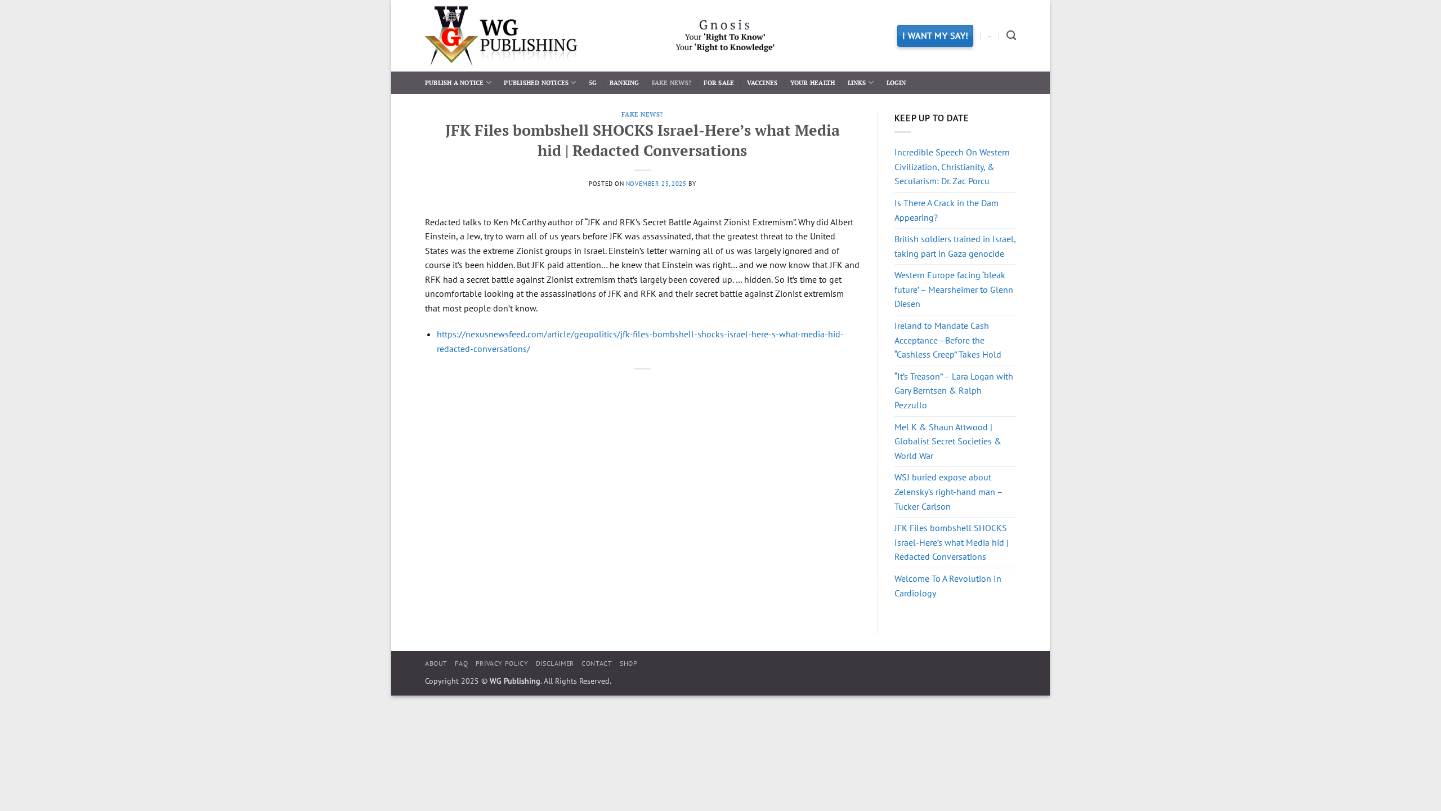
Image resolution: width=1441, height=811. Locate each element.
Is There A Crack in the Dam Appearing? (946, 210)
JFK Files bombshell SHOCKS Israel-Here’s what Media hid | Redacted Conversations (951, 542)
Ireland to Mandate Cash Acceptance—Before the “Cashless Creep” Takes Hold (947, 340)
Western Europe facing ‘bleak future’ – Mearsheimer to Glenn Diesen (953, 289)
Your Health (812, 82)
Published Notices (536, 82)
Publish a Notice (454, 82)
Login (896, 82)
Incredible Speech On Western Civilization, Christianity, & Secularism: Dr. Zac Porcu (952, 166)
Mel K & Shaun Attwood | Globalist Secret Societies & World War (947, 441)
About (436, 663)
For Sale (719, 82)
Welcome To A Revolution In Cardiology (947, 586)
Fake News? (671, 82)
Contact (596, 663)
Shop (628, 663)
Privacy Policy (502, 663)
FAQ (461, 663)
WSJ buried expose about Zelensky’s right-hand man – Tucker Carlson (948, 491)
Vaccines (762, 82)
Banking (624, 82)
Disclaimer (555, 663)
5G (593, 82)
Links (857, 82)
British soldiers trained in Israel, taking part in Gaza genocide (954, 246)
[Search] (1011, 35)
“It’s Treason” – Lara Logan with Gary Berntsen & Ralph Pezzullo (953, 391)
